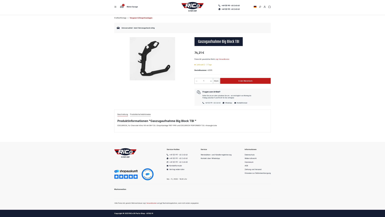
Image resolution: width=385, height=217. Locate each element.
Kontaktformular (242, 103)
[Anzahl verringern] (197, 81)
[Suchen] (260, 6)
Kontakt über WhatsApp (210, 158)
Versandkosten (151, 203)
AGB (246, 166)
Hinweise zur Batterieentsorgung (258, 173)
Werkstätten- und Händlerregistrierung (216, 155)
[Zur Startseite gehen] (192, 6)
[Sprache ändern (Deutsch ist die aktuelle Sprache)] (255, 7)
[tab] (122, 114)
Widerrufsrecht (251, 158)
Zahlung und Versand (253, 169)
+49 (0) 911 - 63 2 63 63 (178, 155)
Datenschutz (250, 155)
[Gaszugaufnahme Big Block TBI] (152, 58)
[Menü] (116, 7)
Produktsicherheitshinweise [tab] (140, 114)
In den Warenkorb (245, 81)
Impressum (249, 162)
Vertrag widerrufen (176, 169)
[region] (152, 58)
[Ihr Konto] (264, 7)
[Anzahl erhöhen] (211, 81)
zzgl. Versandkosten (222, 59)
